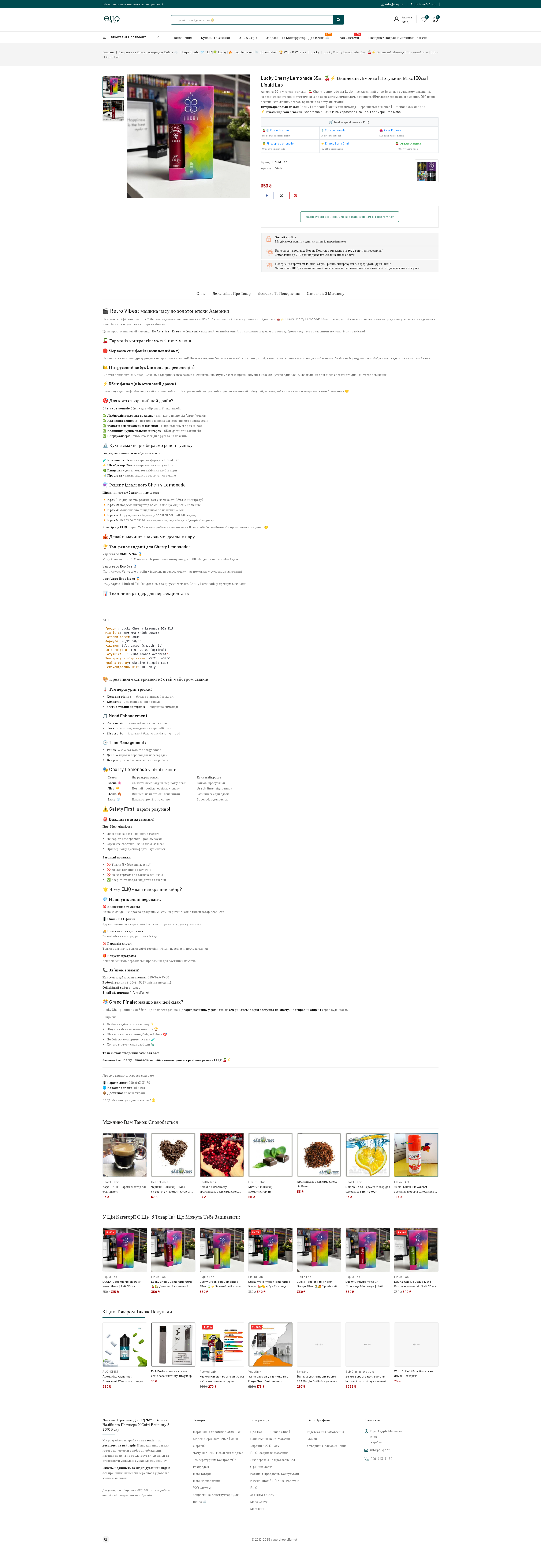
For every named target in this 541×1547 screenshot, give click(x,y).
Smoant (302, 1371)
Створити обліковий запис (327, 1446)
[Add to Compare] (141, 1140)
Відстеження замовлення (325, 1432)
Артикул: (267, 168)
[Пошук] (338, 20)
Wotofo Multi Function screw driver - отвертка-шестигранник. (413, 1375)
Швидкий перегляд (140, 1149)
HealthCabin (111, 1182)
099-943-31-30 (426, 4)
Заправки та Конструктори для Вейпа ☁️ (216, 1498)
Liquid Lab (279, 162)
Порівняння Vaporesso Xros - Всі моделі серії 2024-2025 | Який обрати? (217, 1439)
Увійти (312, 1439)
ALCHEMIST (110, 1371)
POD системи (203, 1487)
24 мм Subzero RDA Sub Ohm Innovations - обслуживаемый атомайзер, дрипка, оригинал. (366, 1381)
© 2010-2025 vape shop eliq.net (274, 1539)
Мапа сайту (259, 1501)
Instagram (106, 1539)
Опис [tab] (201, 293)
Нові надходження (206, 1480)
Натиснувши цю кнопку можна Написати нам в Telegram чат (350, 216)
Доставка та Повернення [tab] (279, 293)
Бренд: (266, 162)
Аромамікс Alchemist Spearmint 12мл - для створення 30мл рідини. (124, 1381)
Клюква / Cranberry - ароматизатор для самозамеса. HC (220, 1191)
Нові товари (202, 1473)
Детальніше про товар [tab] (232, 293)
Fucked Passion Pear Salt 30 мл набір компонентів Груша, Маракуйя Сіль (222, 1381)
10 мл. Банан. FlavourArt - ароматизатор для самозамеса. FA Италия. (414, 1191)
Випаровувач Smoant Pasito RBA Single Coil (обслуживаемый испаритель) (319, 1381)
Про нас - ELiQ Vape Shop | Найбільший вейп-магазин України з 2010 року (270, 1439)
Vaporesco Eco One (117, 566)
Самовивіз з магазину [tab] (325, 293)
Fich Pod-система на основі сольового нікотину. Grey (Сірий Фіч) (173, 1375)
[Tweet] (281, 195)
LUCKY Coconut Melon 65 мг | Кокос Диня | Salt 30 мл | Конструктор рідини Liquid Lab (123, 1286)
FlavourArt (401, 1182)
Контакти (372, 1420)
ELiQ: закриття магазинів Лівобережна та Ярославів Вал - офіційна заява (273, 1459)
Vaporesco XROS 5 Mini (120, 554)
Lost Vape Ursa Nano (385, 112)
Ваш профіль (318, 1420)
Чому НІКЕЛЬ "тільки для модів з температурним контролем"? (218, 1456)
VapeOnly (254, 1371)
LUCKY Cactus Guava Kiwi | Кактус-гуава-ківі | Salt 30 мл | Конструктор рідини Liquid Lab (415, 1286)
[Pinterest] (296, 195)
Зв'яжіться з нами (263, 1494)
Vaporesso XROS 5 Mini (321, 112)
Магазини (257, 1508)
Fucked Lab (208, 1371)
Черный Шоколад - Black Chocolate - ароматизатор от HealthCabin (171, 1191)
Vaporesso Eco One (354, 112)
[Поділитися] (267, 195)
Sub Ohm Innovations (360, 1371)
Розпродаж (201, 1466)
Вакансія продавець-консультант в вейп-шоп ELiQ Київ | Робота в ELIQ (275, 1480)
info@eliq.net (395, 4)
